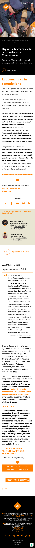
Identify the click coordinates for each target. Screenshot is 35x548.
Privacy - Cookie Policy (17, 540)
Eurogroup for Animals (17, 515)
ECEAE (25, 515)
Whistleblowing (17, 542)
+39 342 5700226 (21, 238)
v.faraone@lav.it (18, 228)
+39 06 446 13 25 (18, 527)
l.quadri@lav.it (17, 240)
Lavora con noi (17, 544)
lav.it (4, 523)
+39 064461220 (19, 227)
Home (3, 40)
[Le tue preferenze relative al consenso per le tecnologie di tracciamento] (32, 545)
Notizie (9, 40)
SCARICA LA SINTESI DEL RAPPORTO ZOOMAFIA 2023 (17, 468)
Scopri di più (11, 70)
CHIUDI (4, 489)
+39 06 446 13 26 (18, 528)
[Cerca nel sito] (28, 3)
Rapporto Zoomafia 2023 (14, 269)
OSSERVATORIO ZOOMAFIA (17, 480)
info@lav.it (19, 529)
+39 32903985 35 (21, 225)
